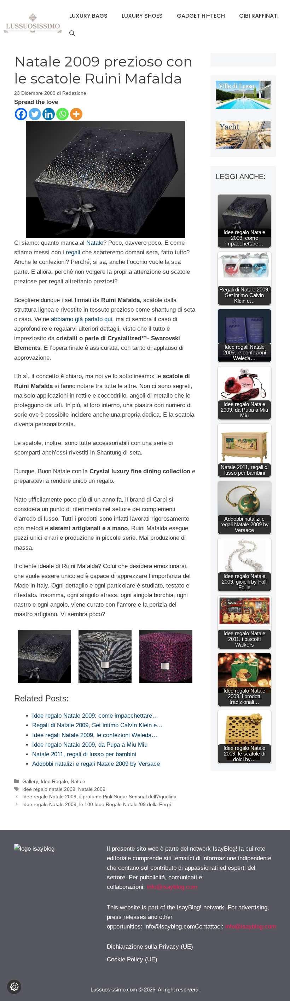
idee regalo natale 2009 (48, 789)
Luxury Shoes (142, 16)
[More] (76, 114)
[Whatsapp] (62, 114)
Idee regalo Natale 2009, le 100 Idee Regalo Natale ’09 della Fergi (96, 804)
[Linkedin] (48, 114)
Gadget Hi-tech (201, 16)
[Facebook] (21, 114)
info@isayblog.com (172, 887)
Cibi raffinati (259, 16)
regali (73, 252)
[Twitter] (35, 114)
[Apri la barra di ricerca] (72, 33)
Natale (94, 242)
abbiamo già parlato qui (81, 319)
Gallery (30, 781)
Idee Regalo (54, 781)
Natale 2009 (91, 789)
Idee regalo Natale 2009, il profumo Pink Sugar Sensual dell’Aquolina (99, 796)
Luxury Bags (88, 16)
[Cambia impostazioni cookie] (14, 987)
